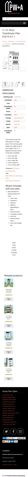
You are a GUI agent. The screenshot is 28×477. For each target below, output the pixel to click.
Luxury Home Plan (7, 395)
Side (15, 100)
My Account (12, 13)
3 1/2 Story (7, 44)
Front (21, 118)
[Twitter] (6, 431)
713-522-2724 (6, 465)
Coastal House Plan (8, 404)
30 (14, 131)
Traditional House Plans (9, 422)
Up (18, 121)
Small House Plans (7, 420)
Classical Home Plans (8, 402)
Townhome (17, 97)
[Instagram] (20, 431)
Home (4, 41)
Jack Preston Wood (14, 6)
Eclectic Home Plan (8, 411)
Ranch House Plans (8, 417)
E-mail (14, 465)
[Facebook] (13, 431)
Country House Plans (8, 408)
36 (14, 106)
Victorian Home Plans (8, 424)
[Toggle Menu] (24, 23)
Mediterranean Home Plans (10, 413)
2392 (15, 127)
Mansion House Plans (8, 397)
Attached (17, 118)
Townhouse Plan (20, 41)
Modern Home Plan (8, 415)
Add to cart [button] (9, 299)
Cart (18, 13)
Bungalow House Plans (9, 399)
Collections (11, 41)
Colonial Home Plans (8, 406)
